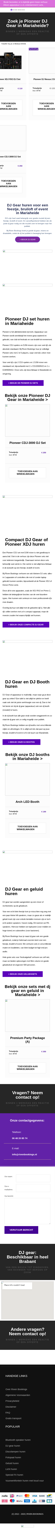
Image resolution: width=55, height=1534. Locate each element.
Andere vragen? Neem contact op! (27, 1331)
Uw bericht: (9, 1196)
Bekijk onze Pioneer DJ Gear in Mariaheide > (27, 397)
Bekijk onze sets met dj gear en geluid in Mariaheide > (27, 990)
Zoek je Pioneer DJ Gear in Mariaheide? (27, 23)
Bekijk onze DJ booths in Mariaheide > (27, 756)
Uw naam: (8, 1176)
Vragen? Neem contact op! (27, 1095)
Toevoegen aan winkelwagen (27, 472)
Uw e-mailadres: (8, 1187)
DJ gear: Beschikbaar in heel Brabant (27, 1257)
